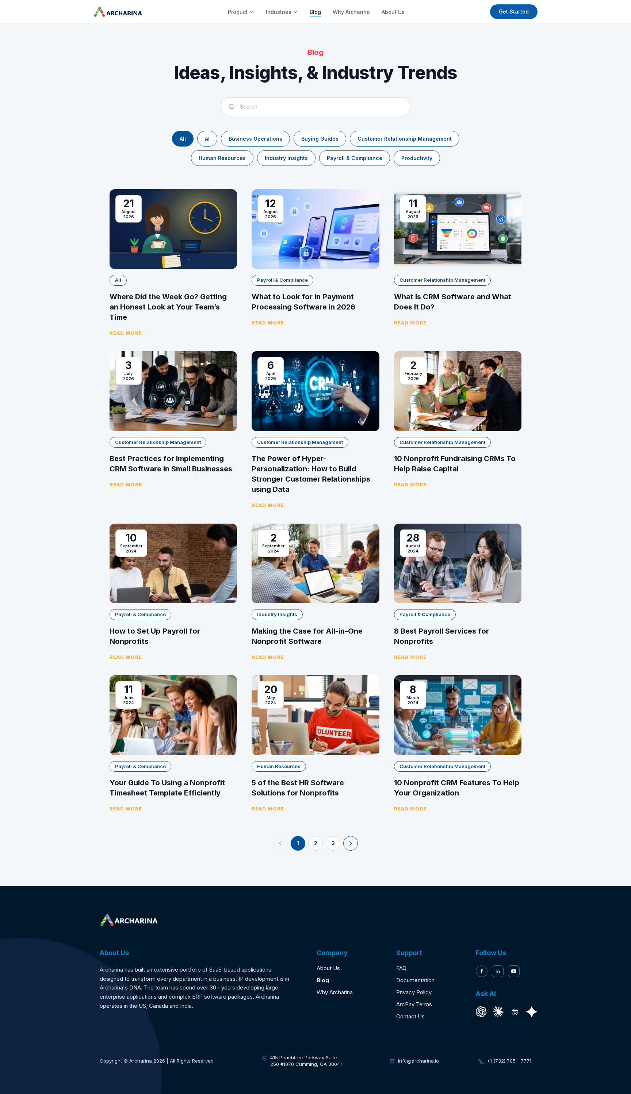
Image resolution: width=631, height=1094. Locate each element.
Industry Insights (286, 158)
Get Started (514, 11)
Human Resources (222, 158)
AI (207, 139)
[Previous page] (280, 843)
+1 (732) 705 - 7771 (509, 1061)
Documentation (415, 980)
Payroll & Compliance (354, 158)
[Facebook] (481, 971)
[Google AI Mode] (531, 1011)
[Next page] (350, 843)
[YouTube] (514, 971)
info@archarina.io (418, 1061)
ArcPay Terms (414, 1004)
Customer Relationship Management (404, 139)
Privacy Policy (414, 992)
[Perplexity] (514, 1011)
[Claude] (498, 1011)
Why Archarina (351, 12)
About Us (393, 12)
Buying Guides (320, 139)
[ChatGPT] (481, 1011)
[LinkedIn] (498, 971)
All (183, 139)
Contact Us (410, 1016)
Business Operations (255, 139)
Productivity (416, 158)
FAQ (401, 968)
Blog (315, 12)
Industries (278, 12)
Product (238, 12)
